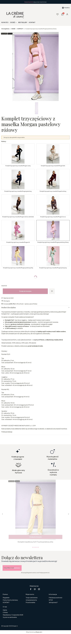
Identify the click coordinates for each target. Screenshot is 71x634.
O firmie (5, 612)
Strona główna (5, 28)
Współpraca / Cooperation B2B (13, 615)
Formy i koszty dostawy (10, 600)
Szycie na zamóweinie (10, 617)
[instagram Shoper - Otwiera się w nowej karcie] (39, 589)
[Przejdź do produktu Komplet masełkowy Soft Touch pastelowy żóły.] (35, 510)
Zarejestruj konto (28, 2)
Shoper (14, 626)
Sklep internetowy (33, 632)
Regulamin (6, 597)
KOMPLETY (20, 28)
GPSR (51, 600)
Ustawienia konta (31, 600)
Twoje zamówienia (31, 597)
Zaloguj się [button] (6, 137)
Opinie (5, 610)
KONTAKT (6, 602)
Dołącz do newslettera (12, 568)
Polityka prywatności (55, 597)
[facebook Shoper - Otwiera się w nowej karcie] (31, 589)
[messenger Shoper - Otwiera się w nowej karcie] (35, 589)
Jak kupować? (53, 602)
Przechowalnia (30, 602)
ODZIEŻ (13, 28)
